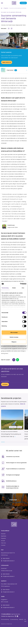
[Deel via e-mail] (9, 28)
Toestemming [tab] (5, 287)
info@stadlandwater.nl (8, 561)
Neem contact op (7, 62)
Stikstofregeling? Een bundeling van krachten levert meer (11, 435)
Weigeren (14, 341)
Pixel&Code (9, 624)
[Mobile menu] (2, 3)
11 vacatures (23, 3)
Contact (3, 545)
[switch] (24, 317)
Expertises (3, 536)
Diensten (3, 533)
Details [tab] (14, 287)
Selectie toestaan (14, 337)
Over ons (3, 543)
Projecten (6, 8)
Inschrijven (5, 384)
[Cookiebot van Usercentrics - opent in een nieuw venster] (20, 284)
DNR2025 (21, 619)
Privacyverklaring (5, 619)
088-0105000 (6, 558)
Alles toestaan (14, 332)
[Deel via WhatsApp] (11, 28)
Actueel (3, 540)
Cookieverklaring (14, 619)
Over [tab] (23, 287)
